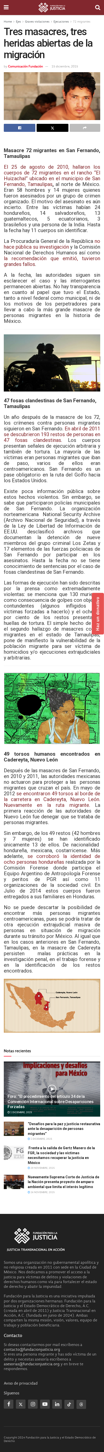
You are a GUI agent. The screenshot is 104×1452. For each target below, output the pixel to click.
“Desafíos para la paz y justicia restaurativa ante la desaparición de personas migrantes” (64, 1129)
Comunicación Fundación (25, 66)
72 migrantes (81, 21)
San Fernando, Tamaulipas (52, 181)
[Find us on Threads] (81, 1404)
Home (8, 21)
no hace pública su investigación (52, 244)
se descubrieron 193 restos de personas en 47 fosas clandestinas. (52, 437)
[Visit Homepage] (52, 8)
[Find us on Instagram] (33, 1404)
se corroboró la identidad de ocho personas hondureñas (52, 859)
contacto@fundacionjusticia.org (32, 1349)
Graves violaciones (37, 21)
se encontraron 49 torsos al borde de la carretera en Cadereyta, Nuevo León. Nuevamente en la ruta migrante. (52, 799)
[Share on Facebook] (19, 128)
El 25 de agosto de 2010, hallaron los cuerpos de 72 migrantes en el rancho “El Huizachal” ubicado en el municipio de (52, 172)
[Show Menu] (6, 7)
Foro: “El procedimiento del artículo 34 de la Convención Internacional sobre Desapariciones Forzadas (51, 1101)
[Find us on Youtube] (45, 1404)
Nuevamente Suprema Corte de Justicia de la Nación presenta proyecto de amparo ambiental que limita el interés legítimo (63, 1182)
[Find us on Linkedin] (57, 1404)
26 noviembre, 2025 (42, 1192)
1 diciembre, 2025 (21, 1112)
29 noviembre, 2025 (42, 1168)
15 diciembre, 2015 (64, 66)
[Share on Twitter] (52, 128)
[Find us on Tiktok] (69, 1404)
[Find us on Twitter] (20, 1404)
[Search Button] (97, 7)
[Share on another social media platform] (85, 128)
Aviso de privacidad (21, 1383)
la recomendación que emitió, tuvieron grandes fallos (52, 261)
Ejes (18, 21)
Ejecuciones (61, 21)
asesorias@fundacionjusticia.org (32, 1364)
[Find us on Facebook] (8, 1404)
